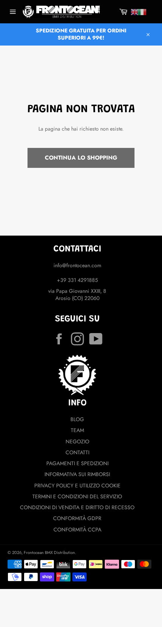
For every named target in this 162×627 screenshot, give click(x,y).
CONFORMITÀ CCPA (77, 529)
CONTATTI (77, 452)
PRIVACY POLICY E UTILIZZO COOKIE (77, 485)
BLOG (77, 419)
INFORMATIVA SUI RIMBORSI (77, 474)
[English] (135, 12)
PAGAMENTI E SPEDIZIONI (77, 463)
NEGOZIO (77, 441)
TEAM (77, 430)
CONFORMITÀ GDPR (77, 518)
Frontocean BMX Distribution (49, 552)
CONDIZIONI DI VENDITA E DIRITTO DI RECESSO (77, 507)
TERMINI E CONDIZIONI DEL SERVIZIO (77, 496)
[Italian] (142, 12)
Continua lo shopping (81, 158)
